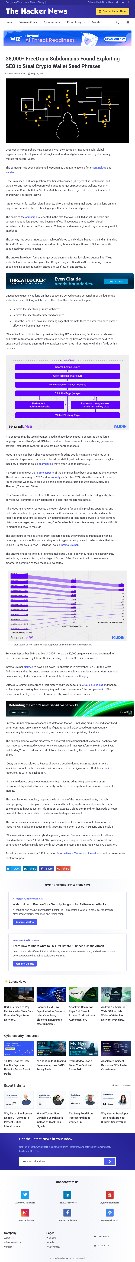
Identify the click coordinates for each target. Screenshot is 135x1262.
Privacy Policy (53, 1246)
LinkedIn (93, 853)
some (40, 472)
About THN (9, 1238)
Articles (127, 1085)
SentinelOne (99, 167)
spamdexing (46, 463)
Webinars (51, 1238)
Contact (8, 1246)
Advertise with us (12, 1242)
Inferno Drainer (69, 545)
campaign (31, 217)
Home (9, 22)
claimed (28, 667)
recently (55, 477)
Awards (96, 22)
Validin (10, 172)
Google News (65, 853)
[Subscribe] (109, 1161)
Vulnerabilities (28, 22)
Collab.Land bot (93, 685)
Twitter (78, 853)
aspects (49, 472)
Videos (115, 1085)
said (101, 689)
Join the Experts (24, 963)
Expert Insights (76, 22)
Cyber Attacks (52, 22)
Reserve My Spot (25, 922)
